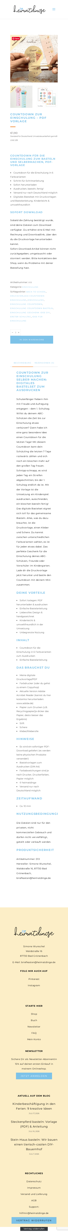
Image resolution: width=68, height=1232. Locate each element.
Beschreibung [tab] (22, 363)
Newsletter (34, 1026)
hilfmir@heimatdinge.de (33, 1213)
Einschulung (30, 287)
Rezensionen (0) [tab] (44, 363)
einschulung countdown (26, 304)
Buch (34, 1020)
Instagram (34, 985)
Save (17, 38)
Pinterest (33, 979)
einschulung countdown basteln (31, 308)
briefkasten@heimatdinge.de (38, 962)
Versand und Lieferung (34, 1194)
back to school (36, 292)
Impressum (34, 1187)
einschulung (36, 300)
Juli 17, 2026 (34, 1113)
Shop (34, 1014)
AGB (34, 1200)
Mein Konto (34, 1039)
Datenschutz (33, 1181)
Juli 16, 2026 (34, 1131)
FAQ (34, 1033)
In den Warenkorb (31, 340)
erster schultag (20, 317)
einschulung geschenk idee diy (30, 312)
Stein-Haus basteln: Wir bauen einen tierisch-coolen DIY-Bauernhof (34, 1144)
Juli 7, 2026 (34, 1154)
